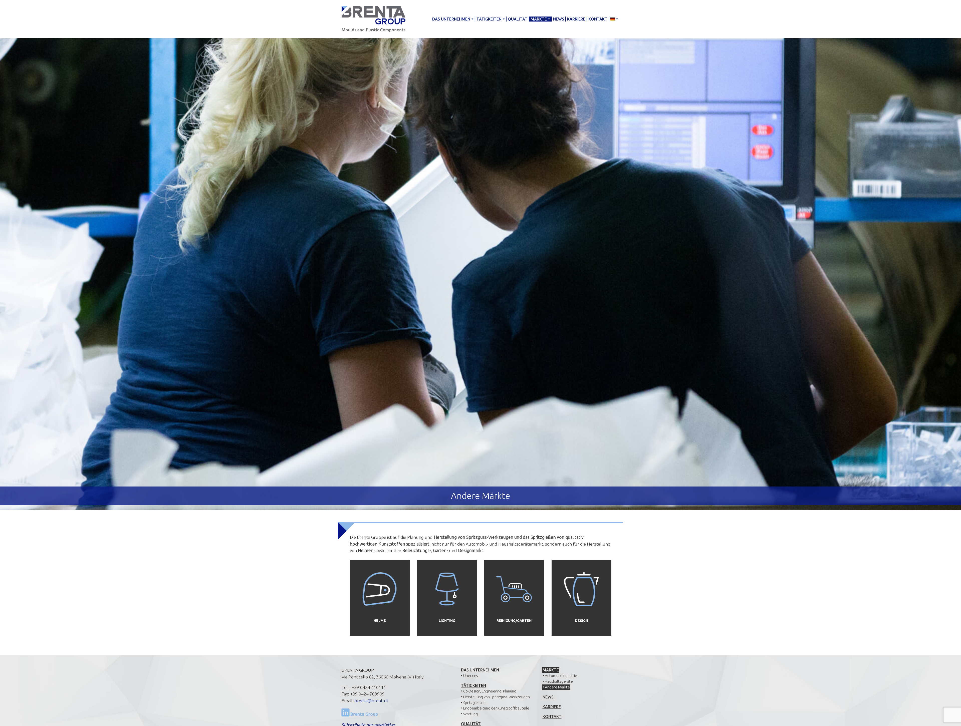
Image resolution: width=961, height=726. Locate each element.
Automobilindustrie (561, 675)
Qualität (518, 19)
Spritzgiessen (474, 702)
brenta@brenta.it (371, 700)
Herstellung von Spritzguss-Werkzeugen (496, 697)
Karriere (576, 19)
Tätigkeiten (489, 19)
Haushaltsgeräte (559, 681)
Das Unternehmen (451, 19)
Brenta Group (363, 714)
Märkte (539, 19)
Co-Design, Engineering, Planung (489, 691)
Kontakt (597, 19)
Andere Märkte (557, 687)
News (558, 19)
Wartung (470, 714)
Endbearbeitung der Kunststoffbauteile (496, 708)
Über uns (470, 675)
